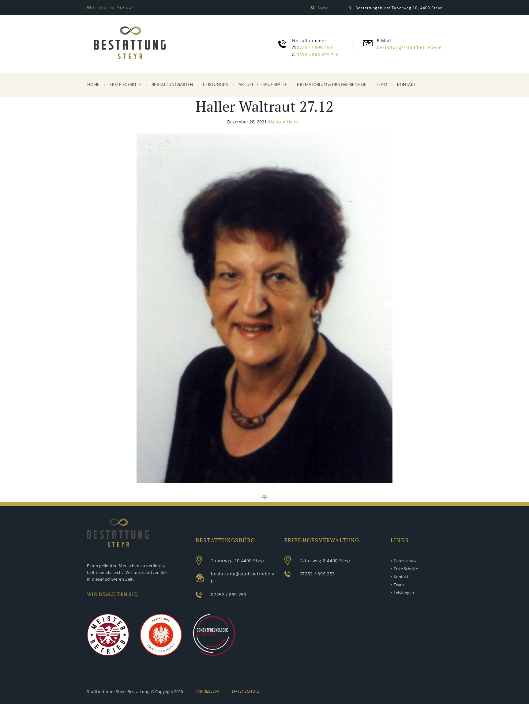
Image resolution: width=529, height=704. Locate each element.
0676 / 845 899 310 (318, 55)
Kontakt (406, 85)
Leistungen (215, 85)
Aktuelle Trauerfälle (262, 85)
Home (93, 85)
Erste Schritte (126, 85)
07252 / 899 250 (314, 47)
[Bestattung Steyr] (130, 44)
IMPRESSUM (207, 691)
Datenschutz (405, 560)
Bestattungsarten (172, 85)
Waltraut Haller (283, 122)
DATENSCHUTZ (245, 691)
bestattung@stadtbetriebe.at (409, 47)
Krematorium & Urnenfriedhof (331, 85)
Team (382, 85)
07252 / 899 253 (317, 574)
